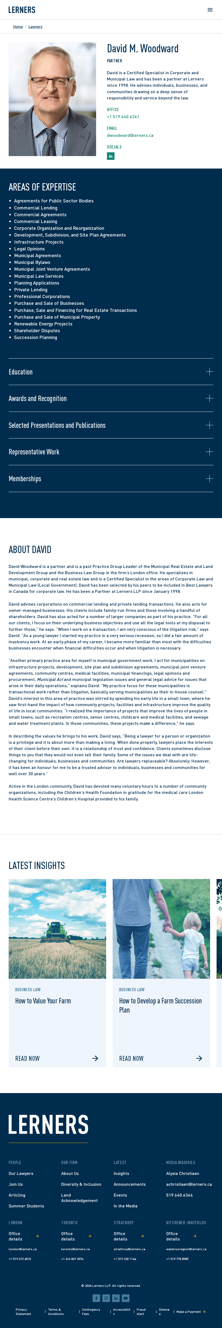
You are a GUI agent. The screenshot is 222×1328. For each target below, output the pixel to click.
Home (18, 26)
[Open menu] (210, 9)
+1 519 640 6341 (123, 116)
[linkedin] (116, 1298)
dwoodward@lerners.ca (130, 135)
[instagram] (106, 1298)
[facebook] (96, 1298)
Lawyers (35, 26)
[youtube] (125, 1298)
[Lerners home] (22, 10)
